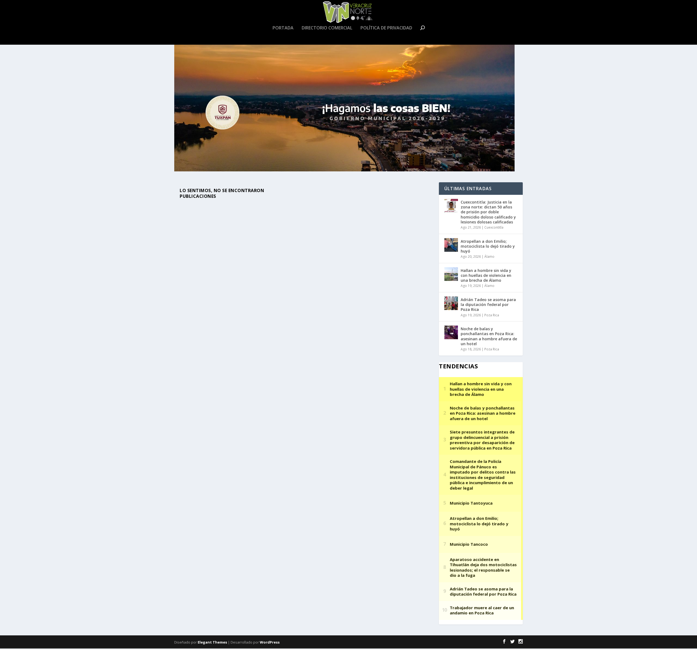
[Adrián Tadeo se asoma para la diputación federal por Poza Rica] (451, 303)
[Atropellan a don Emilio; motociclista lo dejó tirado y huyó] (451, 245)
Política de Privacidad (386, 28)
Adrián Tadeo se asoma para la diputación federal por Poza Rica (488, 304)
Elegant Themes (212, 642)
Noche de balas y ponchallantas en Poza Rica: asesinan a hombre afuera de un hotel (489, 336)
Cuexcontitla (493, 227)
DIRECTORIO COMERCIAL (327, 28)
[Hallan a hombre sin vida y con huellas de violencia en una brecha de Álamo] (451, 274)
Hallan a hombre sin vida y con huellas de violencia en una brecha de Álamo (486, 275)
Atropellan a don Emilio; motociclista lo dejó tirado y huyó (488, 246)
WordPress (270, 642)
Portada (283, 28)
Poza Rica (491, 315)
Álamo (489, 256)
